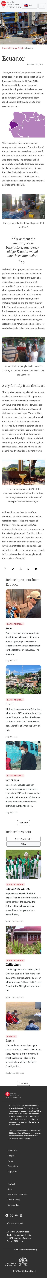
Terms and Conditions (17, 1194)
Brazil (9, 704)
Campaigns (13, 1166)
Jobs (10, 1189)
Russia (10, 1040)
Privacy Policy (14, 1199)
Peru (9, 628)
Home (5, 48)
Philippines (13, 964)
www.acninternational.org (25, 1249)
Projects (11, 1155)
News (10, 1161)
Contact (11, 1184)
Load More (23, 822)
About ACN (12, 1150)
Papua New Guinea (18, 888)
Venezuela (12, 780)
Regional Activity (17, 48)
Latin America (15, 624)
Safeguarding (14, 1205)
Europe (11, 1036)
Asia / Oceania (15, 884)
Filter (23, 844)
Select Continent (23, 839)
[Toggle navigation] (42, 6)
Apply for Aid (13, 1171)
